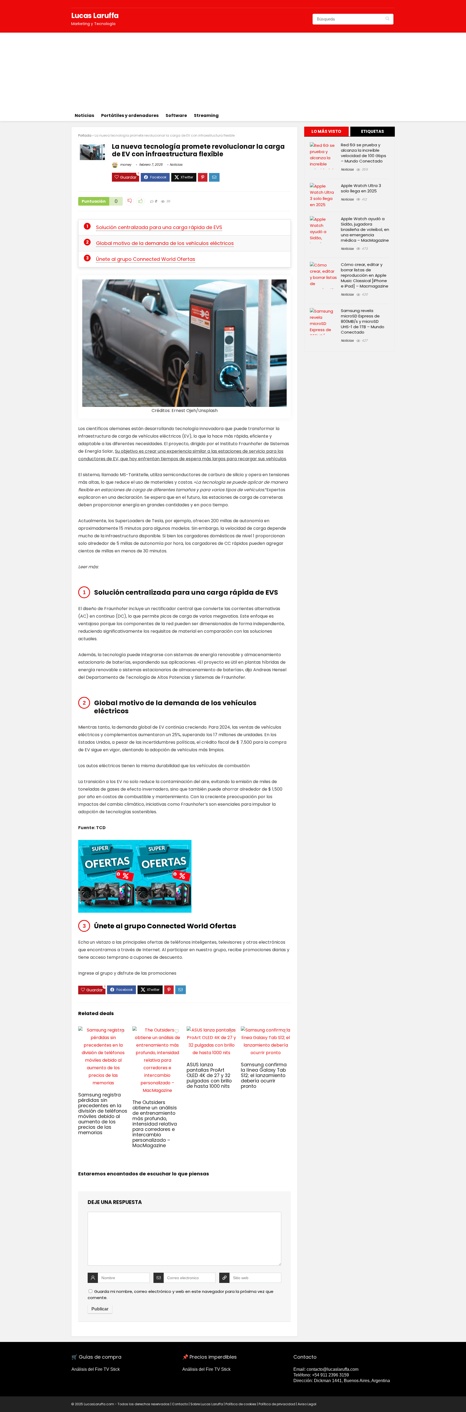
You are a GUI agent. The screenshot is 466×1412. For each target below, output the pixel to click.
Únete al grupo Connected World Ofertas (145, 259)
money (125, 164)
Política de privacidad (277, 1404)
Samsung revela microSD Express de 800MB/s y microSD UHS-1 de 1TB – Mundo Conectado (362, 321)
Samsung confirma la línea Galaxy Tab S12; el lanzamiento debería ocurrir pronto (264, 1075)
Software (176, 115)
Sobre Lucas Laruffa (206, 1404)
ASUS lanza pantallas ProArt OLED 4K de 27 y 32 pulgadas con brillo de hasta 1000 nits (209, 1075)
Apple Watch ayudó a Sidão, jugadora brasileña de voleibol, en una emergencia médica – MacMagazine (365, 229)
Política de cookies (240, 1404)
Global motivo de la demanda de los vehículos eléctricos (165, 243)
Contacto (180, 1404)
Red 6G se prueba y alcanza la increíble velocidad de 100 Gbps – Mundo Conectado (363, 153)
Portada (84, 135)
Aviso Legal (307, 1404)
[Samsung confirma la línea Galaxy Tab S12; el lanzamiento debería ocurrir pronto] (266, 1030)
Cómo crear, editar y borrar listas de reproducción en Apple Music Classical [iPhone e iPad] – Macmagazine (364, 275)
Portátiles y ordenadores (130, 115)
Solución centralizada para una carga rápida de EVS (159, 227)
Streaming (206, 115)
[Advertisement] (233, 70)
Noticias (84, 115)
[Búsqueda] (387, 19)
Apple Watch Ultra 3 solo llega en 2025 (361, 188)
